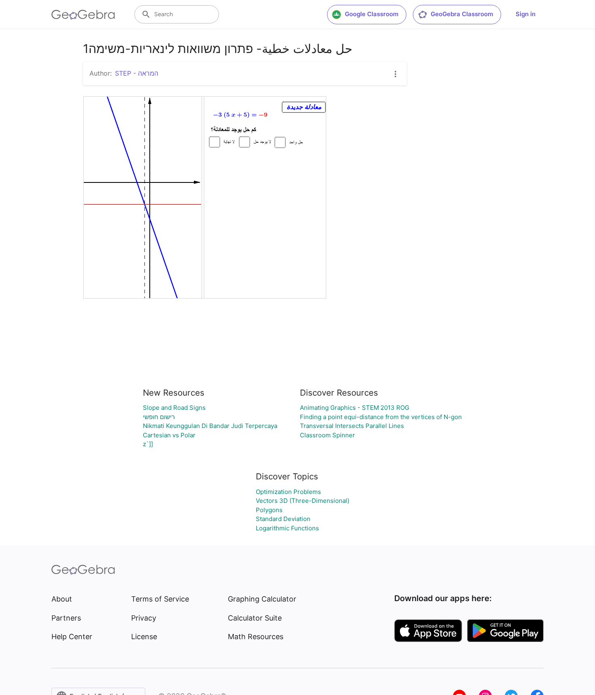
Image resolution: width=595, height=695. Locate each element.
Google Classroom (371, 14)
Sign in (526, 14)
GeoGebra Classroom (462, 14)
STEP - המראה (136, 73)
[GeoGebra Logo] (83, 14)
